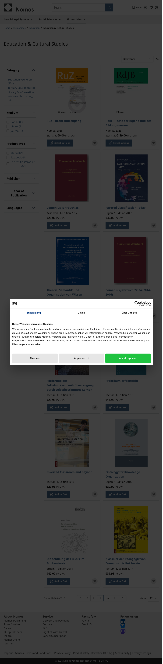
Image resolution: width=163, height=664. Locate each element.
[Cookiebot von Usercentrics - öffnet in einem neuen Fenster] (137, 303)
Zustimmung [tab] (34, 312)
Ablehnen (35, 358)
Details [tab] (81, 312)
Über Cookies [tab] (129, 312)
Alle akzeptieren (128, 358)
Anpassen (79, 358)
